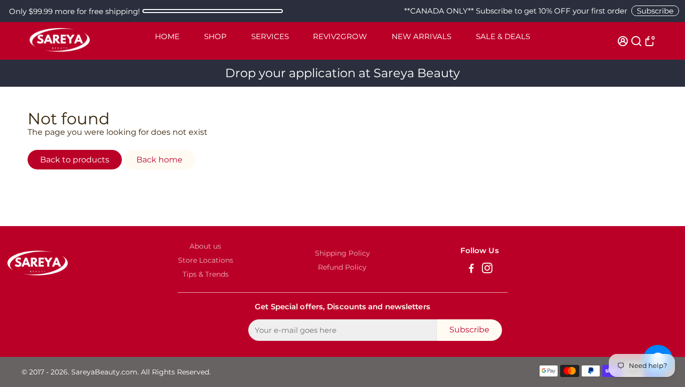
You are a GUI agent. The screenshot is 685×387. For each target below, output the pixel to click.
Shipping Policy (342, 253)
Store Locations (205, 260)
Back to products (74, 159)
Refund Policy (342, 267)
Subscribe (655, 11)
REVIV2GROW (340, 36)
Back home (159, 159)
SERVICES (270, 36)
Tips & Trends (206, 274)
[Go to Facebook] (471, 269)
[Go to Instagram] (487, 269)
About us (205, 246)
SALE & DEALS (503, 36)
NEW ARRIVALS (421, 36)
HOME (167, 36)
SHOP (215, 36)
